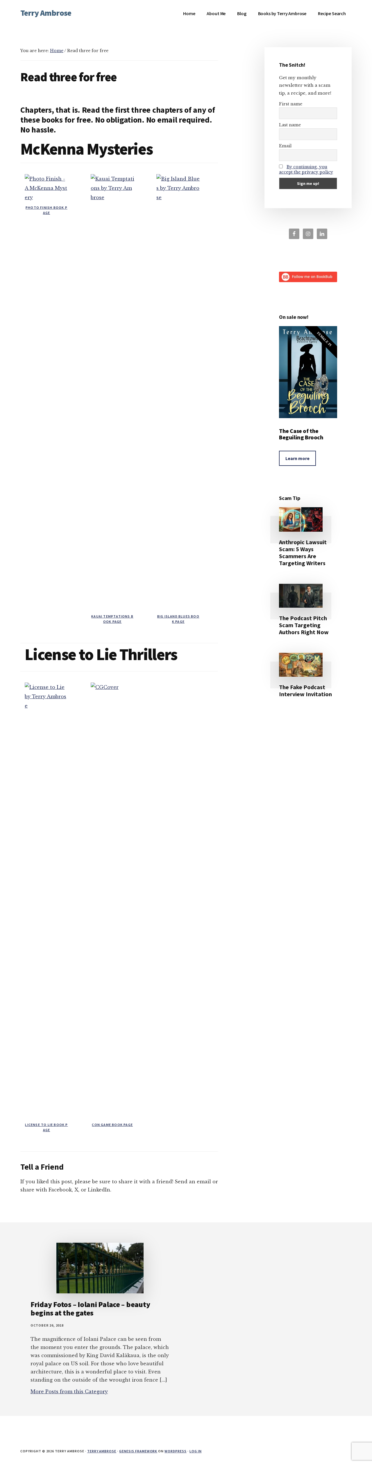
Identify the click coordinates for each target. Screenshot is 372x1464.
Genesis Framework (138, 1451)
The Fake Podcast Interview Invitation (305, 690)
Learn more (297, 458)
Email (285, 145)
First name (290, 104)
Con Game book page (112, 1124)
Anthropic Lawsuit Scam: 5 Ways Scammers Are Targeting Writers (303, 552)
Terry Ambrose (45, 13)
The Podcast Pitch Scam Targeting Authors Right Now (304, 625)
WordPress (175, 1451)
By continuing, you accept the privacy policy (306, 169)
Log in (195, 1451)
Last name (290, 125)
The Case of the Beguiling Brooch (301, 434)
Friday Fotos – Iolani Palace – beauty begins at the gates (90, 1308)
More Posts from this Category (69, 1391)
